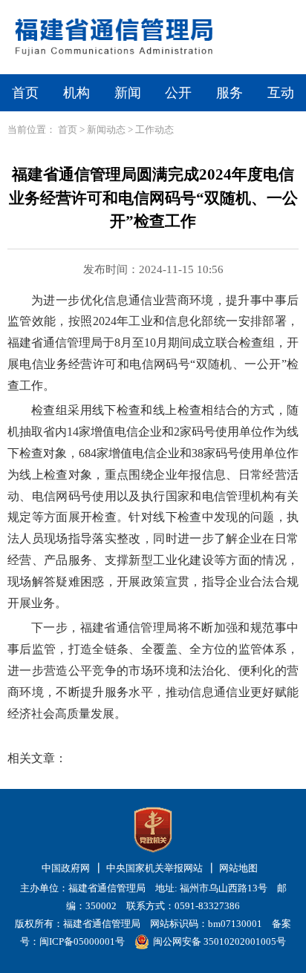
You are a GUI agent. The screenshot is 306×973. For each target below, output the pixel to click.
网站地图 (238, 868)
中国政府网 (66, 868)
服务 (229, 92)
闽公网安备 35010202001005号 (219, 941)
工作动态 (154, 129)
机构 (76, 92)
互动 (280, 92)
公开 (178, 92)
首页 (25, 92)
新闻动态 (106, 129)
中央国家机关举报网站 (154, 868)
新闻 (127, 92)
